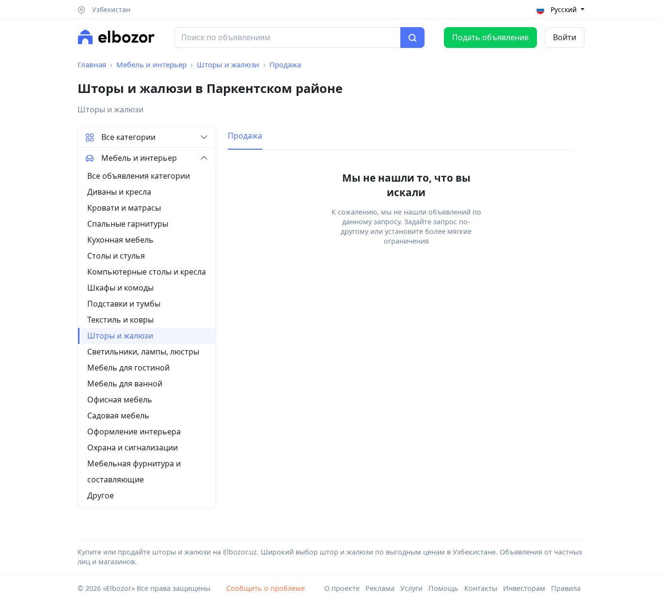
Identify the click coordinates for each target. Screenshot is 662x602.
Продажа (285, 64)
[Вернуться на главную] (116, 36)
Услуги (411, 588)
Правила (566, 588)
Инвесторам (524, 588)
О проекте (342, 588)
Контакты (480, 588)
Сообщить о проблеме (265, 588)
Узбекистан (110, 9)
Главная (92, 64)
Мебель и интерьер (151, 64)
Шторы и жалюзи (228, 64)
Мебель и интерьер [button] (139, 158)
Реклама (379, 588)
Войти (564, 37)
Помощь (443, 588)
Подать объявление (490, 37)
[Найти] (412, 37)
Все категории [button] (128, 137)
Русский (564, 9)
